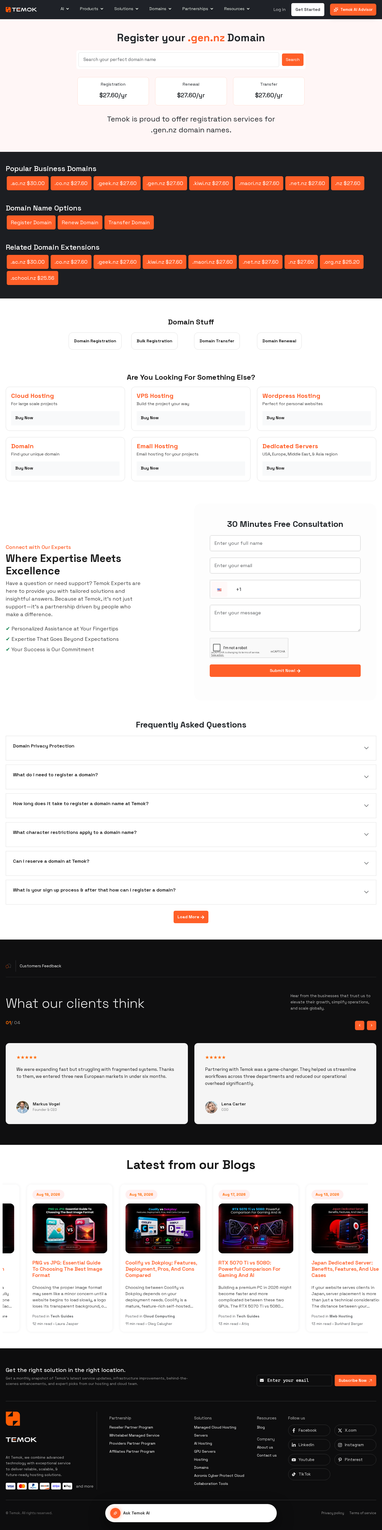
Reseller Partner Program (131, 1427)
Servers (201, 1435)
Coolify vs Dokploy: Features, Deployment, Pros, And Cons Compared (143, 1269)
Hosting (201, 1459)
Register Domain (31, 222)
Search (293, 59)
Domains (201, 1467)
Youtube (306, 1459)
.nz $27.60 (347, 183)
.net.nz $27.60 (307, 183)
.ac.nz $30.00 (28, 183)
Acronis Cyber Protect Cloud (219, 1475)
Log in (280, 9)
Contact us (267, 1455)
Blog (261, 1427)
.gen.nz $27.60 (165, 183)
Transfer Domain (129, 222)
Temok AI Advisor (356, 9)
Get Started (307, 9)
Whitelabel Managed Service (134, 1435)
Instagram (354, 1444)
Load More (188, 917)
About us (265, 1447)
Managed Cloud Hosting (215, 1427)
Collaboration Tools (211, 1483)
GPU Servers (205, 1451)
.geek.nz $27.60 (117, 183)
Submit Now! (283, 670)
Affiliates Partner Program (132, 1451)
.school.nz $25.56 (32, 278)
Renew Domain (80, 222)
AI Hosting (203, 1443)
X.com (351, 1430)
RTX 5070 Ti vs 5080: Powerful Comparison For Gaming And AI (231, 1269)
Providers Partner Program (132, 1443)
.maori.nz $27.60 (259, 183)
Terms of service (362, 1513)
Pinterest (354, 1459)
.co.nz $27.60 (71, 183)
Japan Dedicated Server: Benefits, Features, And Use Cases (326, 1269)
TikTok (305, 1474)
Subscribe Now (353, 1380)
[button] (219, 589)
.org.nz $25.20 (342, 262)
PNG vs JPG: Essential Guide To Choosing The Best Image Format (49, 1269)
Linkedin (306, 1444)
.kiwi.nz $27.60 (211, 183)
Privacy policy (332, 1513)
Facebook (308, 1430)
